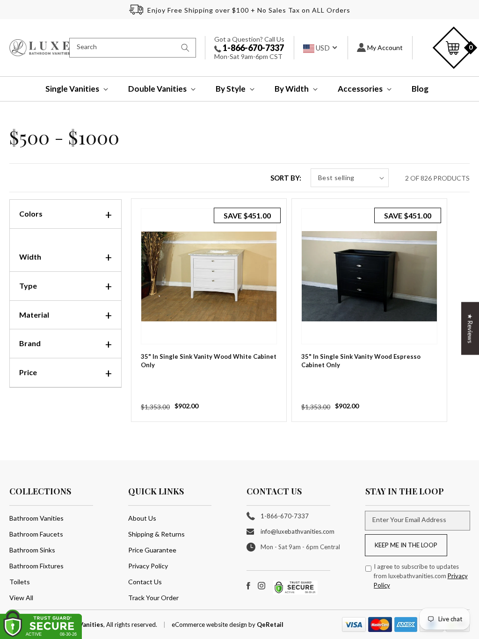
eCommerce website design (210, 624)
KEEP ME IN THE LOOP (406, 545)
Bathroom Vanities (36, 518)
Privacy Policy (148, 566)
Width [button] (30, 256)
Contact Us (145, 582)
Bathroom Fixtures (36, 566)
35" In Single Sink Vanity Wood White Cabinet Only (208, 361)
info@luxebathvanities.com (297, 531)
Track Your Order (153, 598)
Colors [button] (31, 213)
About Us (142, 518)
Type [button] (28, 285)
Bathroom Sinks (32, 550)
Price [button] (28, 372)
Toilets (19, 582)
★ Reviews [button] (470, 328)
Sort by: (285, 178)
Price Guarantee (152, 550)
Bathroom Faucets (36, 534)
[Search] (185, 47)
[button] (70, 89)
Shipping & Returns (156, 534)
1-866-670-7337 (252, 48)
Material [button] (34, 314)
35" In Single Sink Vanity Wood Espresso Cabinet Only (361, 361)
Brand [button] (30, 343)
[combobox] (133, 47)
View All (21, 598)
